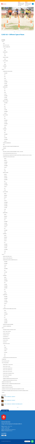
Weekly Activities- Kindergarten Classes (8, 373)
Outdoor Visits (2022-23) (6, 333)
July (4, 345)
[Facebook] (31, 0)
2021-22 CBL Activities (6, 376)
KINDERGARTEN (5, 212)
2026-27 (3, 41)
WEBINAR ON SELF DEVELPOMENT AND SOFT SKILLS (10, 380)
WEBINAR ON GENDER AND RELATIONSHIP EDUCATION (10, 378)
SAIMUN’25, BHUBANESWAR (7, 142)
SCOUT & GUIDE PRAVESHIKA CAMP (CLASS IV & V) (10, 153)
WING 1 (19, 2)
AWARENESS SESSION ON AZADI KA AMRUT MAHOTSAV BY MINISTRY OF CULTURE (13, 388)
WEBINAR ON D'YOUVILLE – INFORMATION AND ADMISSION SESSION (11, 383)
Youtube (4, 435)
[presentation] (2, 20)
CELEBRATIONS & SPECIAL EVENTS (7, 71)
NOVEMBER (5, 81)
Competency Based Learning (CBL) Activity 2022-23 (10, 357)
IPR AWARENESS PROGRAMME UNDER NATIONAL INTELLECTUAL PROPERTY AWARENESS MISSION (15, 390)
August (5, 347)
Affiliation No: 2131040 (21, 3)
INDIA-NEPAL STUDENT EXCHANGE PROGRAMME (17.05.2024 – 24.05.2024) (13, 151)
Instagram (5, 435)
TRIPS (4, 43)
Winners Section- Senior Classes (7, 371)
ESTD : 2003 (19, 5)
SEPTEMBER (6, 85)
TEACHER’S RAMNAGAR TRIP (8, 400)
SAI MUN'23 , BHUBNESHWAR (7, 326)
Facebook (2, 435)
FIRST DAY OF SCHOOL (6, 45)
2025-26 (3, 69)
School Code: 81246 (20, 4)
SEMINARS (4, 148)
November (5, 352)
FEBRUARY (5, 176)
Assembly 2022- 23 (5, 336)
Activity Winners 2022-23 (6, 343)
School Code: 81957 (28, 4)
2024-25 (3, 149)
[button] (14, 31)
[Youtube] (33, 0)
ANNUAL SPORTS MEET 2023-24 (7, 256)
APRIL (5, 50)
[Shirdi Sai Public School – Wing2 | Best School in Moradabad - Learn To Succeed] (3, 3)
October (5, 350)
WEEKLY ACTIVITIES (5, 57)
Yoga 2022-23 (5, 341)
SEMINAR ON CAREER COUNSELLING (7, 385)
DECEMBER (5, 73)
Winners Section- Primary (6, 366)
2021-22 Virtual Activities (5, 362)
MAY (4, 48)
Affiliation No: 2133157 (28, 3)
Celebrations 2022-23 (6, 334)
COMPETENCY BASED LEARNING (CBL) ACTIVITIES (9, 308)
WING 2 (26, 2)
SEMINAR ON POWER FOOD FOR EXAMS (7, 387)
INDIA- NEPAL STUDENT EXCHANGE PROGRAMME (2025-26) (11, 146)
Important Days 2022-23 (6, 338)
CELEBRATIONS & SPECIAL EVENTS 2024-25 (9, 156)
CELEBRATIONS (5, 294)
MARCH (5, 158)
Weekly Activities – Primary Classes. (8, 364)
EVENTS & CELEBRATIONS (6, 46)
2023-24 (3, 254)
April (5, 354)
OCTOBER (5, 83)
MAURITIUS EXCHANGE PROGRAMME (8, 324)
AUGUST (5, 80)
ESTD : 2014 (26, 5)
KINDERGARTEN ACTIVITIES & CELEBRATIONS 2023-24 (10, 259)
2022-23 (3, 327)
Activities (3, 392)
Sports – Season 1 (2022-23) (7, 331)
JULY (4, 74)
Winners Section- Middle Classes (7, 369)
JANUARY (5, 160)
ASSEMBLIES (5, 128)
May (4, 355)
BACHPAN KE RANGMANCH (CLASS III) (9, 396)
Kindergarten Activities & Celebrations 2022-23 (9, 329)
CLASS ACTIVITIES (5, 60)
